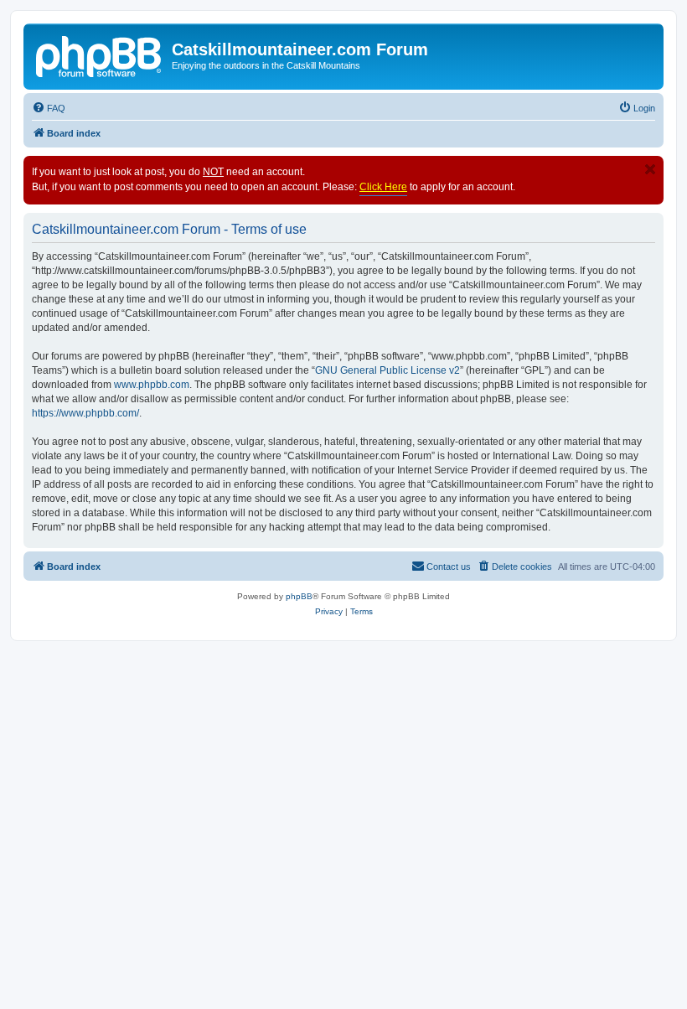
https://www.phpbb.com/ (85, 413)
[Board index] (100, 54)
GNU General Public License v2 (387, 370)
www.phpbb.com (151, 385)
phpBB (299, 596)
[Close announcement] (650, 169)
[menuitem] (48, 108)
